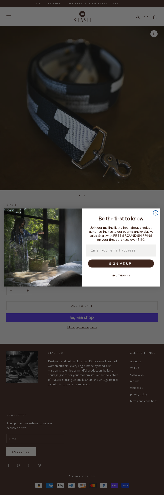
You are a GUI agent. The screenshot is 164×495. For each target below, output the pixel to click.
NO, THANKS (121, 275)
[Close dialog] (155, 212)
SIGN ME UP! (121, 264)
